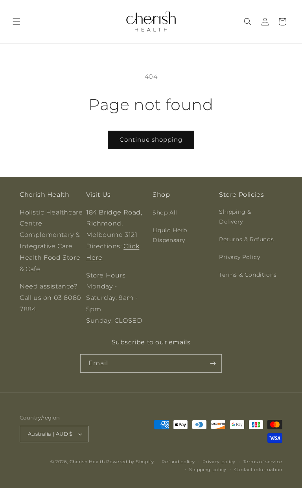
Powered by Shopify (130, 461)
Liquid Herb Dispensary (170, 235)
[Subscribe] (212, 363)
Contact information (258, 469)
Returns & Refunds (246, 239)
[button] (16, 21)
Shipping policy (207, 469)
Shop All (165, 212)
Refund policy (178, 461)
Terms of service (262, 461)
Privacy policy (219, 461)
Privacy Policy (239, 257)
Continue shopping (151, 139)
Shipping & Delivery (235, 216)
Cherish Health (87, 461)
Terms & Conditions (248, 274)
